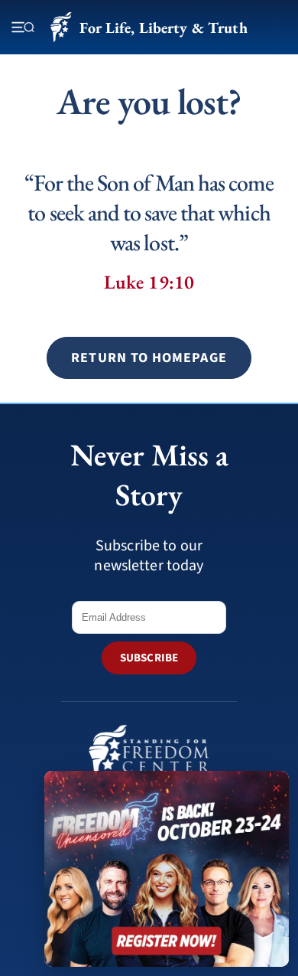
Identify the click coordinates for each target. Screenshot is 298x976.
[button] (149, 358)
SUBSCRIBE (149, 658)
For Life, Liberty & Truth (163, 28)
